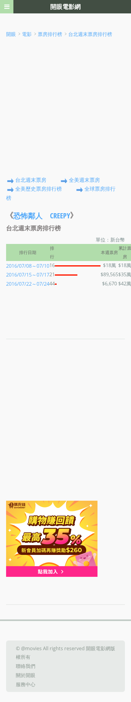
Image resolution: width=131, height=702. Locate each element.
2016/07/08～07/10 (27, 265)
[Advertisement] (65, 106)
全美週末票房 (84, 179)
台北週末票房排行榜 (90, 34)
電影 (27, 34)
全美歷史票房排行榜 (38, 188)
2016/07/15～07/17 (27, 274)
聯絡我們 (25, 666)
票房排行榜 (50, 34)
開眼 (11, 34)
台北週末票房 (30, 179)
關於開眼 (25, 675)
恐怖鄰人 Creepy (41, 216)
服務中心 (25, 684)
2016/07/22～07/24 (27, 283)
